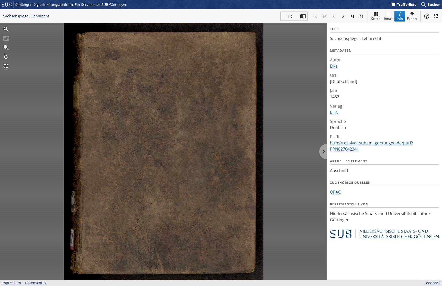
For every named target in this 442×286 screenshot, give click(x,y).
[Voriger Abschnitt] (324, 16)
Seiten (376, 18)
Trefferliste (403, 5)
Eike (334, 66)
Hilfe (426, 16)
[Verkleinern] (6, 47)
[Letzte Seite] (361, 16)
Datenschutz (36, 282)
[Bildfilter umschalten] (6, 66)
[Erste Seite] (315, 16)
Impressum (11, 282)
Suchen (430, 5)
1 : (290, 16)
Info (400, 18)
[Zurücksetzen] (6, 38)
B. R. (334, 112)
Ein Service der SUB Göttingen (100, 4)
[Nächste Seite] (343, 16)
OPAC (335, 192)
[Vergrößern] (6, 29)
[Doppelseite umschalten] (303, 16)
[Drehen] (6, 56)
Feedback (432, 282)
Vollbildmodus (435, 16)
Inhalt (388, 18)
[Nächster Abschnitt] (352, 16)
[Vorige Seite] (333, 16)
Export (412, 18)
